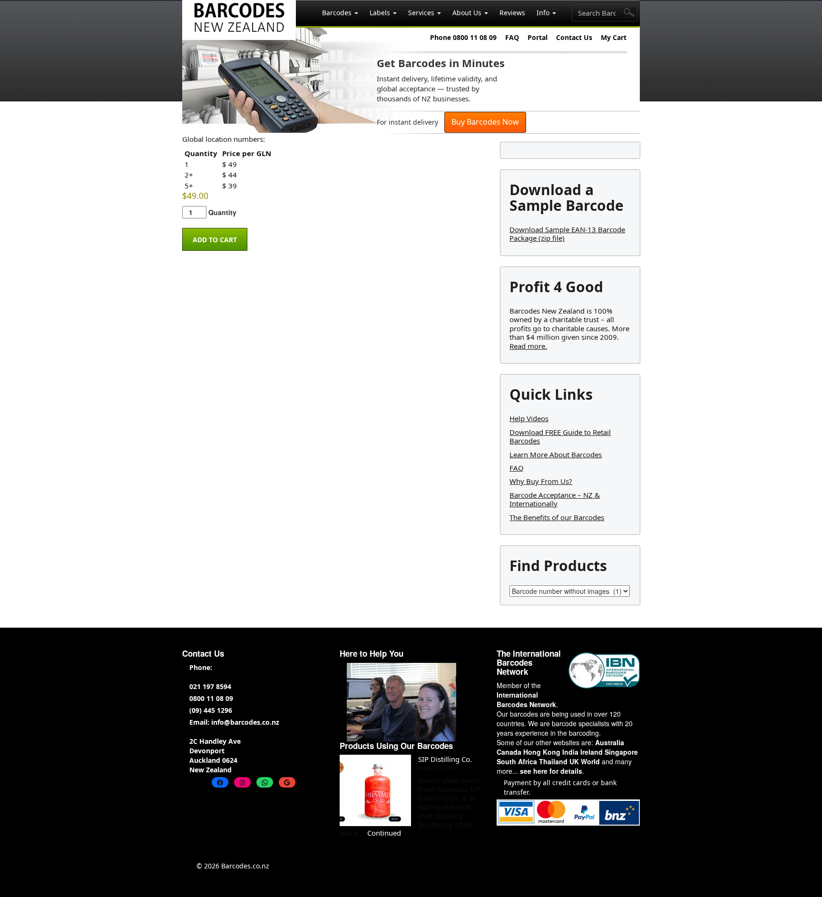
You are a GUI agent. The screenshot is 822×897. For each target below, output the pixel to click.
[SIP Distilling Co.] (375, 790)
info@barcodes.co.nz (245, 722)
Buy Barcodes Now (485, 122)
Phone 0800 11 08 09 (463, 37)
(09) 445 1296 (210, 710)
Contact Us (574, 37)
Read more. (528, 346)
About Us (467, 12)
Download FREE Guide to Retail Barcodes (560, 436)
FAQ (512, 37)
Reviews (512, 12)
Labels (381, 12)
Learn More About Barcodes (555, 454)
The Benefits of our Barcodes (556, 517)
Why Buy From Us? (540, 481)
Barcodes (337, 12)
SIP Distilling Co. (445, 759)
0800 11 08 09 (211, 698)
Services (422, 12)
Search (629, 13)
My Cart (613, 37)
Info (544, 12)
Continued (384, 833)
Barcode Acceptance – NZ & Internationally (554, 499)
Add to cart (215, 239)
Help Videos (528, 418)
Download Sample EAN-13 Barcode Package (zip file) (567, 234)
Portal (538, 37)
